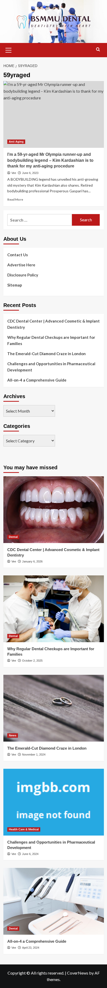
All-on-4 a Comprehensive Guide (36, 380)
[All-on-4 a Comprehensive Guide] (53, 901)
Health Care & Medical (24, 829)
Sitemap (14, 285)
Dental (13, 536)
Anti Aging (16, 141)
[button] (8, 49)
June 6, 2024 (30, 853)
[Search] (98, 49)
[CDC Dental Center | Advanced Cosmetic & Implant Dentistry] (53, 509)
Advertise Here (21, 264)
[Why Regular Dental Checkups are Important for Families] (53, 608)
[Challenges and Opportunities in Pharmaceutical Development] (53, 802)
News (12, 735)
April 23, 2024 (30, 947)
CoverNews (77, 972)
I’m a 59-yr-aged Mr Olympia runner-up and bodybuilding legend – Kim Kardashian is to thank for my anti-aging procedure (50, 160)
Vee (13, 172)
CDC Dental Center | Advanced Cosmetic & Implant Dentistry (53, 324)
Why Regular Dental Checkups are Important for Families (51, 340)
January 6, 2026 (32, 561)
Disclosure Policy (22, 275)
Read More (15, 199)
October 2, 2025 (32, 660)
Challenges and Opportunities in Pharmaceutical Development (51, 366)
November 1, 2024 (33, 754)
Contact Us (17, 254)
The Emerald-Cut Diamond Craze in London (46, 353)
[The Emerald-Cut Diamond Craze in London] (53, 708)
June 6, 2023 (30, 172)
